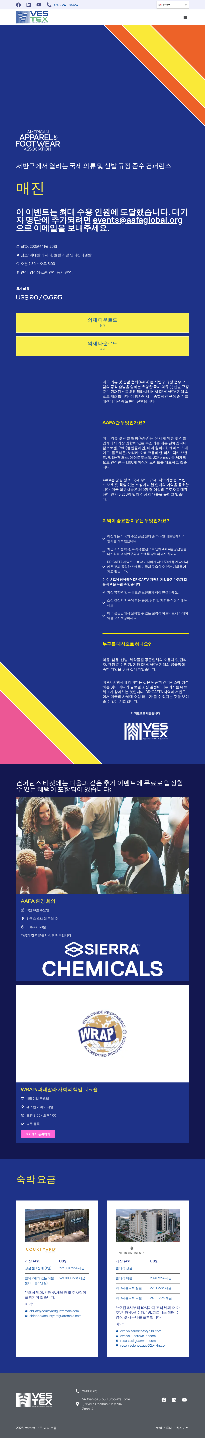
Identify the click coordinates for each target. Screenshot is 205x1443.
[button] (173, 5)
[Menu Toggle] (185, 17)
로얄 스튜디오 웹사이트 (172, 1428)
